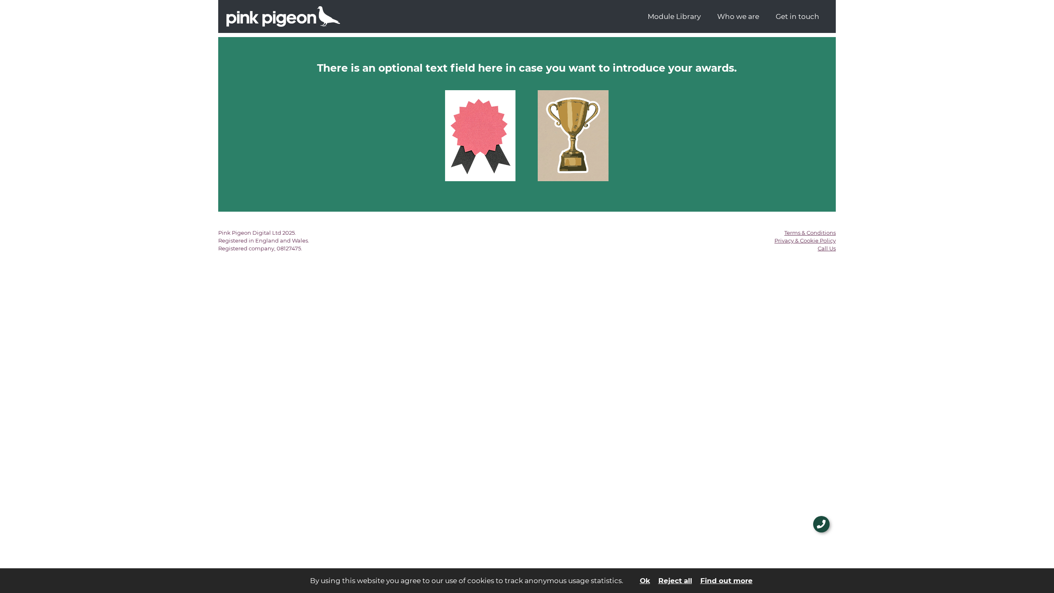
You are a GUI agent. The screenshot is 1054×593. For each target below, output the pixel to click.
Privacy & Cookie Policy (805, 240)
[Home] (437, 16)
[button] (821, 524)
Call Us (827, 248)
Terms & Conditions (810, 232)
